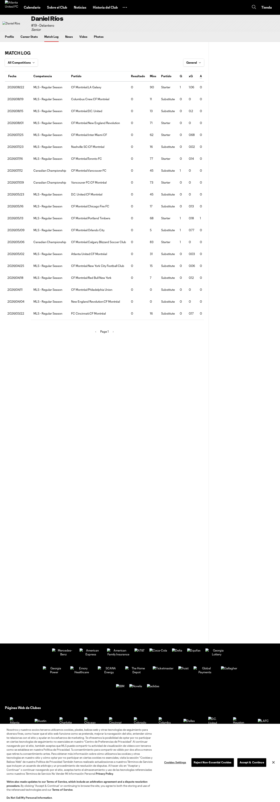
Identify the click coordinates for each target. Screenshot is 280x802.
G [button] (181, 76)
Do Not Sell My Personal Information (29, 797)
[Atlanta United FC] (12, 7)
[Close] (273, 762)
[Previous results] (95, 331)
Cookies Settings (175, 762)
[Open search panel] (254, 7)
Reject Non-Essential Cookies (213, 762)
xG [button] (191, 76)
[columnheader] (18, 76)
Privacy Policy (104, 773)
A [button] (201, 76)
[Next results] (113, 331)
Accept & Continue (252, 762)
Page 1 (104, 331)
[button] (125, 7)
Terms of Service (57, 781)
